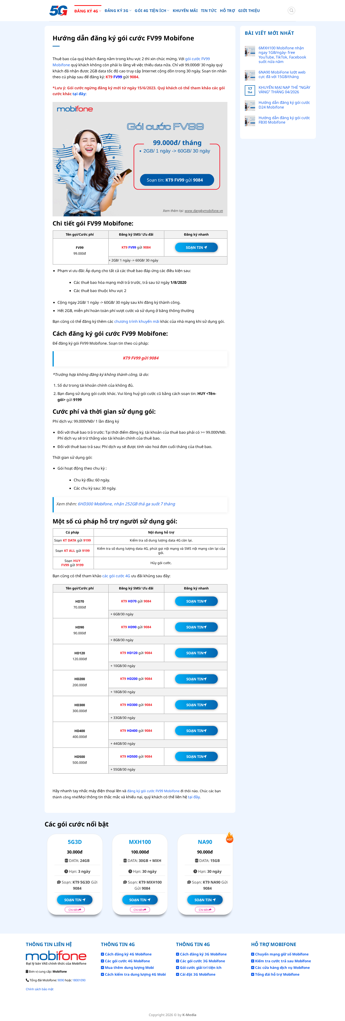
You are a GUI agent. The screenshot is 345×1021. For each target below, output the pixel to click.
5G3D (75, 842)
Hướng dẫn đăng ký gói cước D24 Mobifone (284, 104)
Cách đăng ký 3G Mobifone (203, 954)
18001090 (78, 980)
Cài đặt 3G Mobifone (197, 974)
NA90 (205, 842)
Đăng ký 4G (86, 11)
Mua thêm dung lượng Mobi (129, 967)
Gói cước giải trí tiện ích (200, 967)
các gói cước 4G (116, 575)
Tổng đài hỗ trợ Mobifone (276, 974)
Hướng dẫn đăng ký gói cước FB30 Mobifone (284, 120)
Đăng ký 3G (116, 10)
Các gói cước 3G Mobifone (202, 961)
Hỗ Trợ (227, 10)
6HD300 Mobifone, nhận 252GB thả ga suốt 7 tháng (126, 504)
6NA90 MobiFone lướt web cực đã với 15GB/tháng (282, 74)
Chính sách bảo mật (40, 989)
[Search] (291, 10)
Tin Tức (209, 10)
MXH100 (140, 842)
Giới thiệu (249, 10)
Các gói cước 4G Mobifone (127, 961)
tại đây (193, 796)
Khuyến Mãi (185, 10)
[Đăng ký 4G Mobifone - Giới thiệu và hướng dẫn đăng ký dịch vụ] (58, 10)
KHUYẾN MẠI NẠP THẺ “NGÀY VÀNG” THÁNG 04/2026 (284, 89)
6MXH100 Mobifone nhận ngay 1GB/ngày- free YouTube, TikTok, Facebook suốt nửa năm (282, 55)
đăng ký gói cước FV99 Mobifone (153, 791)
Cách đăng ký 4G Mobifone (128, 954)
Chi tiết (73, 910)
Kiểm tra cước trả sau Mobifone (282, 961)
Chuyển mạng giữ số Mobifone (281, 954)
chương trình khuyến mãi (136, 321)
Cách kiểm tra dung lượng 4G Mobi (135, 974)
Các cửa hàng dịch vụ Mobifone (282, 967)
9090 (61, 980)
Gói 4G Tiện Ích (150, 10)
